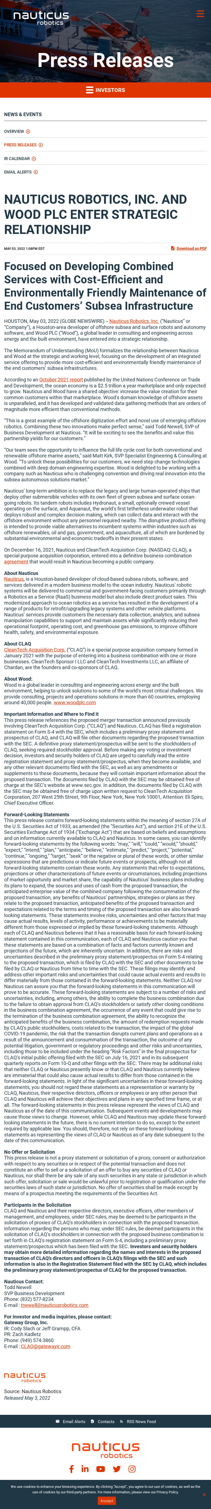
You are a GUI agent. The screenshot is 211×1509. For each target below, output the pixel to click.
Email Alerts (18, 172)
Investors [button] (109, 90)
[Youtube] (100, 1469)
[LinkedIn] (85, 1469)
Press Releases (20, 144)
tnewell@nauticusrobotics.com (54, 1305)
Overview (14, 131)
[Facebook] (71, 1469)
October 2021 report (61, 379)
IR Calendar (17, 158)
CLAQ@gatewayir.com (45, 1346)
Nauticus (14, 579)
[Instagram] (132, 1469)
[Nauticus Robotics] (105, 1449)
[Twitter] (117, 1469)
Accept (107, 1501)
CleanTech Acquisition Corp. (35, 650)
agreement (16, 562)
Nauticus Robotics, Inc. (134, 321)
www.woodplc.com (75, 702)
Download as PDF (192, 248)
